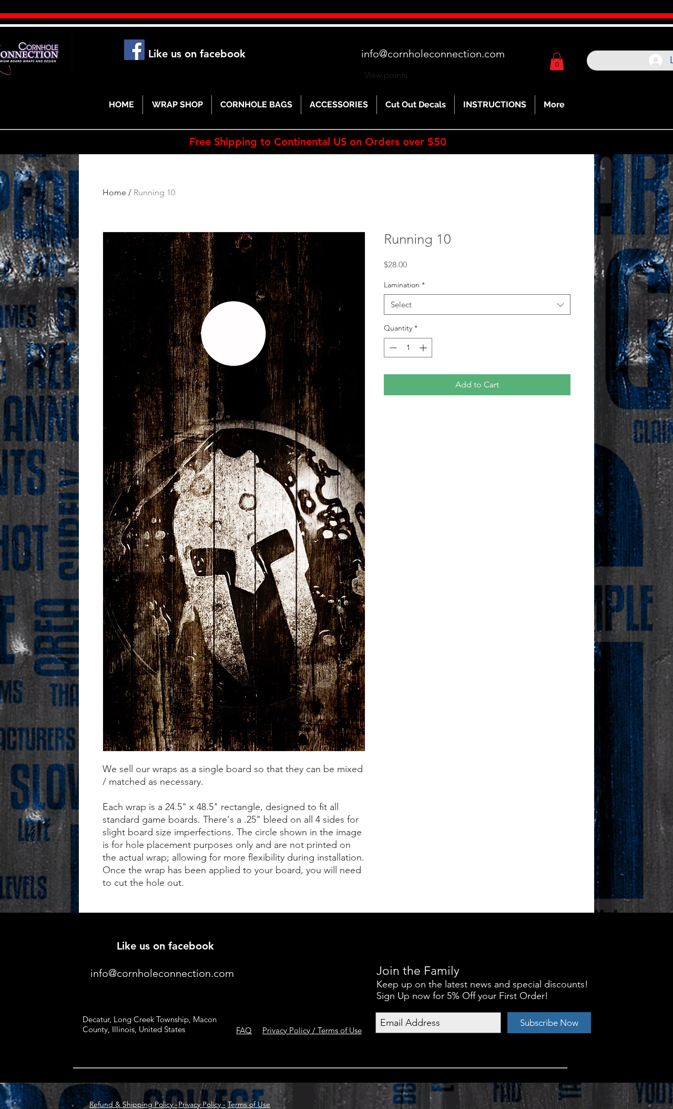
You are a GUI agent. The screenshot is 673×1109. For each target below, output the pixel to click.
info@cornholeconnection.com (433, 53)
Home (114, 192)
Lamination (404, 284)
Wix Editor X (493, 931)
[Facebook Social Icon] (134, 49)
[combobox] (477, 304)
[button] (556, 61)
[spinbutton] (408, 347)
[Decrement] (392, 347)
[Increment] (424, 347)
